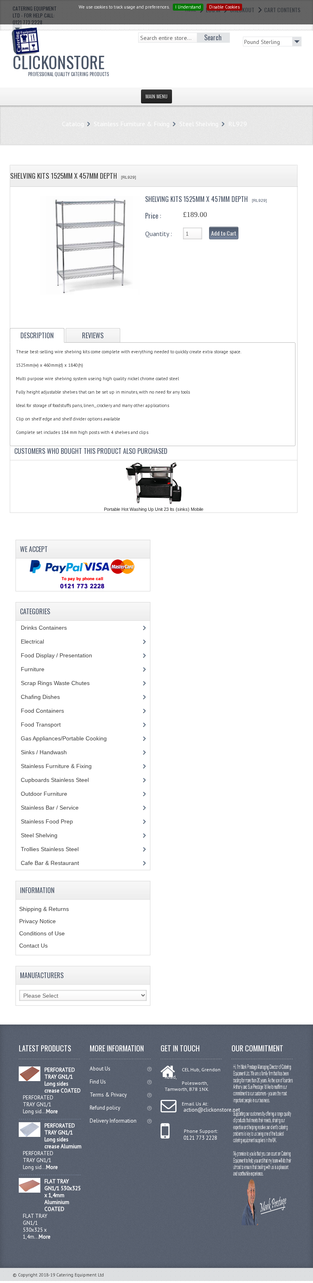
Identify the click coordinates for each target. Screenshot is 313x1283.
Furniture (39, 669)
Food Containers (50, 710)
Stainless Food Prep (53, 821)
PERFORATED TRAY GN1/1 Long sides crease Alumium (63, 1136)
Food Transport (48, 724)
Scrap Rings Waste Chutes (60, 683)
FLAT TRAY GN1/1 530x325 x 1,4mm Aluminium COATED (62, 1195)
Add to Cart (223, 233)
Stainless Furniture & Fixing (132, 124)
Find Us (98, 1081)
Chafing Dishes (46, 697)
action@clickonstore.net (211, 1109)
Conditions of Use (42, 933)
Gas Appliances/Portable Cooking (70, 738)
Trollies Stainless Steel (56, 849)
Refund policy (105, 1107)
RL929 (237, 124)
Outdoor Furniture (50, 793)
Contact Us (33, 945)
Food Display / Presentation (62, 655)
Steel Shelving (198, 124)
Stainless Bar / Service (54, 807)
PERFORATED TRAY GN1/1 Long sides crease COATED (62, 1080)
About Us (100, 1068)
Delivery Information (113, 1120)
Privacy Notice (37, 921)
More (52, 1111)
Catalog (73, 124)
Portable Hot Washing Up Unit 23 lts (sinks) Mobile (153, 509)
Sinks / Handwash (51, 752)
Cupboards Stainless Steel (59, 780)
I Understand (188, 7)
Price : (153, 216)
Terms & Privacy (108, 1094)
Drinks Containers (50, 627)
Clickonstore (61, 63)
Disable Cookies (224, 7)
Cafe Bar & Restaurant (58, 863)
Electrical (40, 641)
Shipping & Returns (44, 909)
